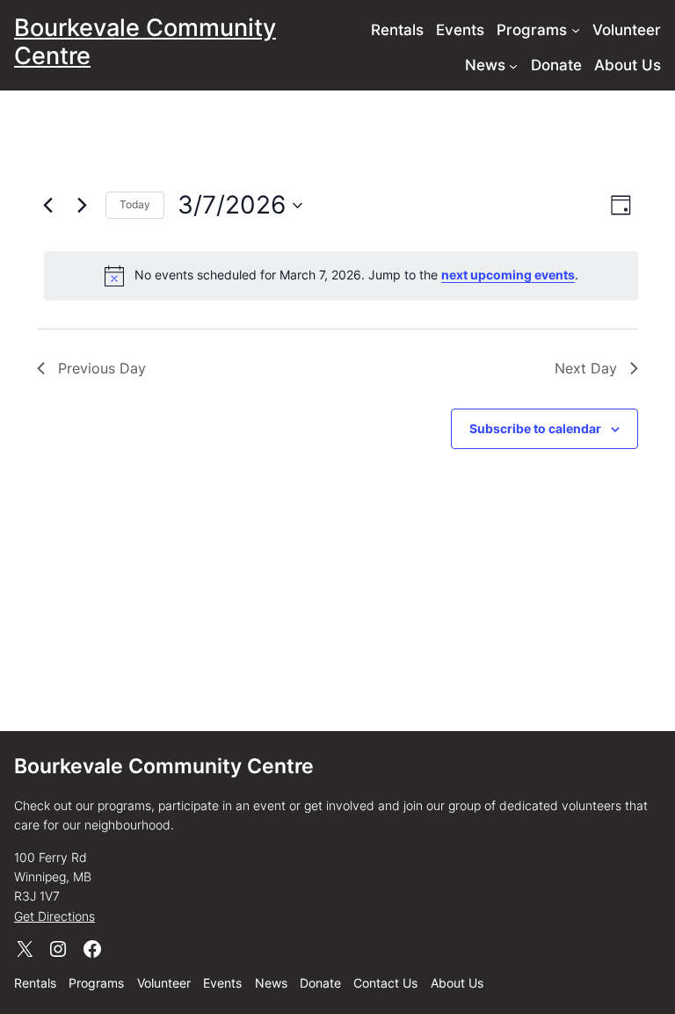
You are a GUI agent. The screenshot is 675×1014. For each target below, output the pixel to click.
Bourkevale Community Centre (145, 41)
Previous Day (102, 368)
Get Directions (54, 916)
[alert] (341, 276)
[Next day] (81, 205)
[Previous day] (47, 205)
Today (135, 204)
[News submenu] (513, 65)
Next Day (586, 368)
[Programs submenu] (575, 29)
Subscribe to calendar (535, 428)
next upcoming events (508, 274)
